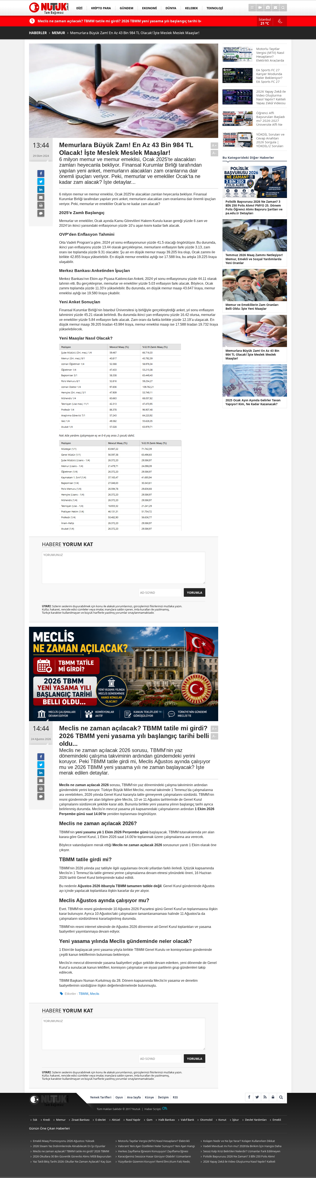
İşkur (235, 1120)
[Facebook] (40, 173)
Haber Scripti (152, 1109)
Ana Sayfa (134, 1097)
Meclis (94, 993)
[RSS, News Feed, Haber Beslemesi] (265, 1097)
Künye (149, 1097)
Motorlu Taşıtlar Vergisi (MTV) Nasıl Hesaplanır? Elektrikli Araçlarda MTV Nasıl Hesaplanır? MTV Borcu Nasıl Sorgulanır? (153, 1141)
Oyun (119, 1097)
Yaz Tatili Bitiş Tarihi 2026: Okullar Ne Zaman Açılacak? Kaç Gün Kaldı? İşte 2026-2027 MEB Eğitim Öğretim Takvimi (70, 1162)
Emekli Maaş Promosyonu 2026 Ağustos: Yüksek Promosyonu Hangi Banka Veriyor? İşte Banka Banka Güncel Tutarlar (67, 1141)
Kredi (46, 1120)
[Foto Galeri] (268, 7)
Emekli (277, 1120)
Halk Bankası (166, 1120)
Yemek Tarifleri (100, 1097)
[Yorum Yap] (40, 213)
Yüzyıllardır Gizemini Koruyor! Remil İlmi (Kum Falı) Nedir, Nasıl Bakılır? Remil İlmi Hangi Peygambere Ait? (152, 1162)
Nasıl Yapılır (133, 1120)
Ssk (35, 1120)
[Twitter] (40, 181)
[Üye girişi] (273, 1097)
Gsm (149, 1120)
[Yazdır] (40, 205)
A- (214, 153)
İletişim (163, 1097)
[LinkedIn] (40, 189)
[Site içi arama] (283, 7)
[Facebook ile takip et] (249, 1097)
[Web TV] (260, 7)
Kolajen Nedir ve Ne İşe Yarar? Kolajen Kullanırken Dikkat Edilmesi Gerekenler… (237, 1141)
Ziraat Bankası (80, 1120)
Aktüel (116, 1120)
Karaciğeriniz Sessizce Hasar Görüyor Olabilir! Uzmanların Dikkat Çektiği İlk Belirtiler (152, 1156)
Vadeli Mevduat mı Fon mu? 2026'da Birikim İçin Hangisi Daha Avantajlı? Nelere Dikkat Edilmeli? (240, 1146)
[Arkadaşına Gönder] (40, 197)
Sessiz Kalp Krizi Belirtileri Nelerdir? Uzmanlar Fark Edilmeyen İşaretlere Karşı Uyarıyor (239, 1151)
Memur (61, 1120)
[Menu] (252, 7)
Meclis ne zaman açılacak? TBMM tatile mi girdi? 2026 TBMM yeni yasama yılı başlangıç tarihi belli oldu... (69, 1151)
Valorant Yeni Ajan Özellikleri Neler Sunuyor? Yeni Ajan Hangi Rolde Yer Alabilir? (154, 1146)
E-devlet (100, 1120)
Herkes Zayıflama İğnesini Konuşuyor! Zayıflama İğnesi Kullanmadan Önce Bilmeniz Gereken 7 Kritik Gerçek (151, 1151)
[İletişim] (275, 7)
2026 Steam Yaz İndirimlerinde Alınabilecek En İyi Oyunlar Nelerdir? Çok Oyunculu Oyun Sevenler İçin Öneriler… (67, 1146)
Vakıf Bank (187, 1120)
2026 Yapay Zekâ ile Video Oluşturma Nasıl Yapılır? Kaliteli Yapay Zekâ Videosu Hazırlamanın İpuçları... (237, 1162)
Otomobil (206, 1120)
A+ (214, 145)
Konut (222, 1120)
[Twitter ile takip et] (257, 1097)
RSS (175, 1097)
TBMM (83, 993)
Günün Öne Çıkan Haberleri (49, 1128)
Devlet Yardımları (256, 1120)
